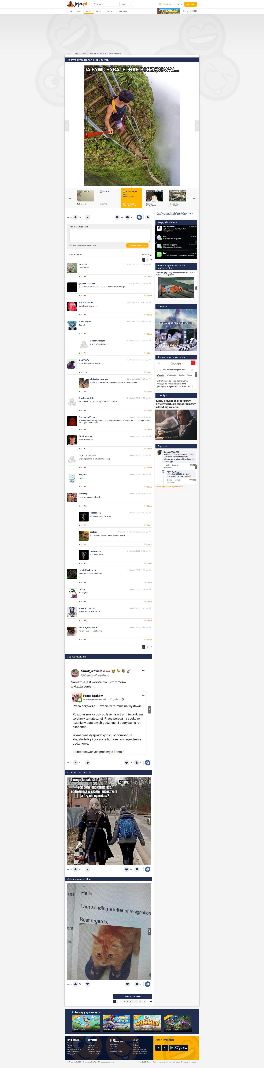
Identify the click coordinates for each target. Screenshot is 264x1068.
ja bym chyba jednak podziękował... (106, 53)
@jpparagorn (95, 535)
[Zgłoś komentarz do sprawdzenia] (147, 264)
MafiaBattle (91, 1045)
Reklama (136, 1045)
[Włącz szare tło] (193, 11)
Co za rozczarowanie (79, 772)
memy (77, 53)
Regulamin (136, 1047)
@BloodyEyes (95, 344)
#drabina (160, 215)
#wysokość (165, 213)
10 (144, 1002)
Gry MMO (92, 1040)
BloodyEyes (85, 321)
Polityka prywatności (140, 1049)
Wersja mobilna (72, 1043)
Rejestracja (114, 1044)
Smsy (69, 1047)
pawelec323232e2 (87, 283)
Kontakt (135, 1043)
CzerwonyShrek (87, 417)
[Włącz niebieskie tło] (195, 11)
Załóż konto (178, 4)
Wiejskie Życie (93, 1047)
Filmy (98, 11)
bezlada (93, 532)
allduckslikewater (99, 379)
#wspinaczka (188, 213)
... (147, 1002)
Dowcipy (110, 11)
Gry (79, 11)
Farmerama (92, 1043)
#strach (172, 213)
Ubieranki (123, 11)
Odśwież (145, 255)
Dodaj (190, 4)
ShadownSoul (86, 436)
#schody (179, 213)
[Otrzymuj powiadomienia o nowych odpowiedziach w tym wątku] (150, 321)
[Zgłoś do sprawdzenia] (148, 217)
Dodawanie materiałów (117, 1049)
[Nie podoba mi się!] (91, 217)
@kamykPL (94, 382)
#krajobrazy (181, 215)
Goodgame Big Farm (95, 1054)
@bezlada (94, 554)
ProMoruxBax (86, 302)
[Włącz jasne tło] (191, 11)
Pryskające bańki (73, 1051)
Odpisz (149, 277)
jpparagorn (95, 512)
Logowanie (113, 1047)
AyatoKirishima (87, 608)
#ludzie (173, 215)
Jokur (82, 589)
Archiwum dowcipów (74, 1049)
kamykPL (84, 360)
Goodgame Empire (94, 1051)
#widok (167, 215)
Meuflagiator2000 (88, 627)
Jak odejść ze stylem (79, 879)
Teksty (69, 1045)
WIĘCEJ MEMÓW (133, 997)
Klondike (91, 1049)
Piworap (83, 493)
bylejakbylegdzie (87, 570)
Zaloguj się (167, 4)
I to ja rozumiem (76, 656)
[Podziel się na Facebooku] (139, 217)
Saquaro (83, 474)
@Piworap (94, 516)
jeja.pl (70, 53)
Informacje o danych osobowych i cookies (140, 1052)
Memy (88, 11)
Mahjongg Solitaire (73, 1054)
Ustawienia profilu (116, 1051)
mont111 (83, 264)
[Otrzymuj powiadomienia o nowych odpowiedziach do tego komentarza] (150, 264)
